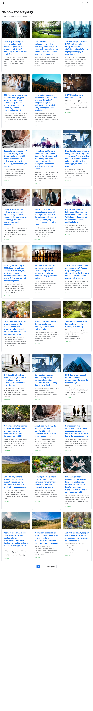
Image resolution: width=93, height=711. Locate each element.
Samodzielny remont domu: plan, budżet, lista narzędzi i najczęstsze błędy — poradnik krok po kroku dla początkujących (76, 431)
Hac (3, 3)
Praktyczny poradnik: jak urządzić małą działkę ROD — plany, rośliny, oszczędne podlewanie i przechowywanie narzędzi (46, 538)
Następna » (51, 567)
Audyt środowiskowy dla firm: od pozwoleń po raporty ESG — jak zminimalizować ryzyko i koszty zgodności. (45, 431)
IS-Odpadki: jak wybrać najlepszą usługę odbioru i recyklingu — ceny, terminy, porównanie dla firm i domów (15, 380)
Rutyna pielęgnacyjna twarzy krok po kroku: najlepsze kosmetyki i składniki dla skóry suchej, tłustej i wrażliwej (46, 380)
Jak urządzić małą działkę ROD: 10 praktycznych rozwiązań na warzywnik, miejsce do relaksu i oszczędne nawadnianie (46, 482)
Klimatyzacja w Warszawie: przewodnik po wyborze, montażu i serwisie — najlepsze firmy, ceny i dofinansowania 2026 (15, 431)
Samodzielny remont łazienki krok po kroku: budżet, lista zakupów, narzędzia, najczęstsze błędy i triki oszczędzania (15, 482)
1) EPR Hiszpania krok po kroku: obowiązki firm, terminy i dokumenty (76, 324)
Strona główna (86, 3)
